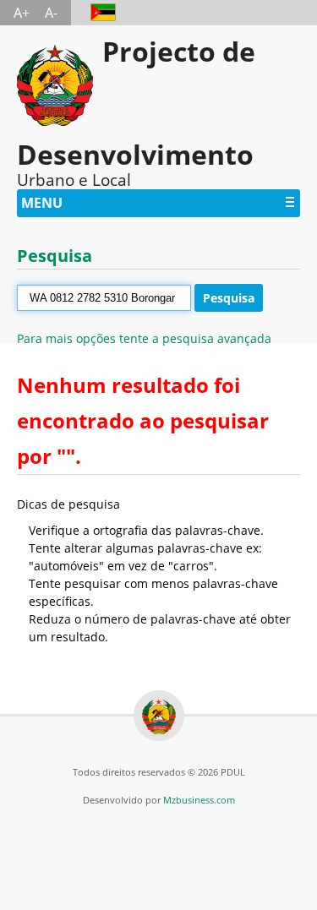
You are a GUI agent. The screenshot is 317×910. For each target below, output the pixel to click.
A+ (22, 12)
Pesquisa (228, 298)
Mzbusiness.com (199, 799)
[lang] (95, 12)
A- (51, 12)
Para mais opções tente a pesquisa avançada (144, 338)
